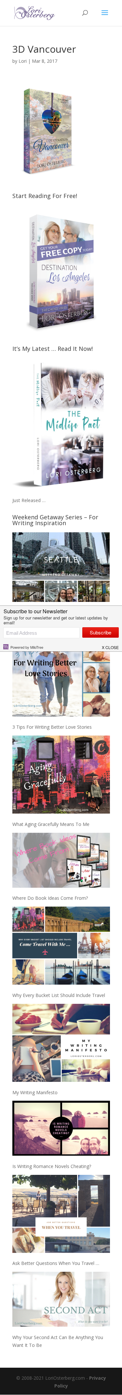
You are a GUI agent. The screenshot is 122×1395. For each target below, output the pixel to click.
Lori (23, 61)
